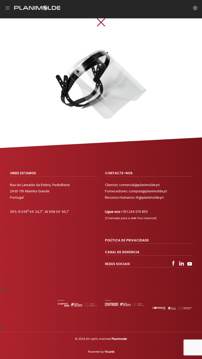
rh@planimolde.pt (150, 197)
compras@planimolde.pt (148, 191)
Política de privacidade (127, 240)
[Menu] (9, 8)
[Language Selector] (193, 8)
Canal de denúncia (122, 252)
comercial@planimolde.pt (139, 185)
